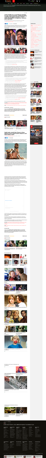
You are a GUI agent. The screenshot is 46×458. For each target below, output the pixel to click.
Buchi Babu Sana (8, 225)
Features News (39, 34)
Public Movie (18, 427)
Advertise (7, 453)
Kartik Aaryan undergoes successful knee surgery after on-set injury (33, 88)
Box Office (24, 427)
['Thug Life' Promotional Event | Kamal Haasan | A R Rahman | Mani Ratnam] (15, 50)
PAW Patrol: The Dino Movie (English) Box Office (36, 31)
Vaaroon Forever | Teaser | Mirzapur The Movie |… (25, 450)
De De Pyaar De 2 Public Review (18, 437)
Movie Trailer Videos (18, 444)
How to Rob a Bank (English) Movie (6, 432)
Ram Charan (19, 225)
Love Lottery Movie (6, 435)
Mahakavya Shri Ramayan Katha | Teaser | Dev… (25, 445)
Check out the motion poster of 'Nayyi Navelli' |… (25, 446)
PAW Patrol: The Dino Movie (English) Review (12, 429)
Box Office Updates (6, 445)
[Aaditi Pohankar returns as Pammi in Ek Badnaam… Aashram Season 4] (33, 117)
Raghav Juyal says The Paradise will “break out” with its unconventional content (38, 64)
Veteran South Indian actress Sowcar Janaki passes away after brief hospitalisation (38, 61)
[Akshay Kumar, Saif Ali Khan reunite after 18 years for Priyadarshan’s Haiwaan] (36, 133)
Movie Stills (11, 445)
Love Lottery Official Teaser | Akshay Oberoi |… (25, 447)
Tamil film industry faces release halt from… (7, 259)
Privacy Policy (10, 453)
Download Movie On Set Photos (37, 449)
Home (4, 453)
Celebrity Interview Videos (19, 443)
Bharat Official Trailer (31, 449)
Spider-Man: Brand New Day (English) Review (12, 434)
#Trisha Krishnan (24, 29)
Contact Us (17, 453)
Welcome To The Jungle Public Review (18, 431)
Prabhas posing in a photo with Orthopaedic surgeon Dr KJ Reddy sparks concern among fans (37, 67)
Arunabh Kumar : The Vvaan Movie (35, 39)
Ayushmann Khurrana (31, 434)
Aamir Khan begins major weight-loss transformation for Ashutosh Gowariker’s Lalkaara (39, 121)
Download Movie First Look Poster (37, 447)
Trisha (21, 105)
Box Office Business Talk (6, 446)
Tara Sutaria (30, 435)
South (16, 105)
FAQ (24, 453)
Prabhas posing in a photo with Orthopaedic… (23, 265)
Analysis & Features (37, 429)
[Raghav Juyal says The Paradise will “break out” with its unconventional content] (32, 65)
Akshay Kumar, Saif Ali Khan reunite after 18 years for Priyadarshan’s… (36, 137)
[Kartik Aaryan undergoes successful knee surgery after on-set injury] (33, 85)
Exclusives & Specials (18, 445)
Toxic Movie (5, 429)
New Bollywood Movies (17, 229)
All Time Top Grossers (37, 430)
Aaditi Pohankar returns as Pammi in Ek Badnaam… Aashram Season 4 (33, 121)
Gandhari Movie (5, 431)
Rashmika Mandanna (31, 432)
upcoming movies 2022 (14, 231)
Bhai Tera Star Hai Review (12, 433)
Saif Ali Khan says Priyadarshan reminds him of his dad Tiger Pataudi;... (33, 96)
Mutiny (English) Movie (33, 29)
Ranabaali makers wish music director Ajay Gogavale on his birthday (38, 54)
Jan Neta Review (11, 437)
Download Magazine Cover (37, 448)
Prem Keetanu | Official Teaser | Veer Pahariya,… (25, 448)
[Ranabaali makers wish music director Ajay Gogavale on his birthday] (32, 56)
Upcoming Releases (6, 448)
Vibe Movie (5, 436)
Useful (30, 441)
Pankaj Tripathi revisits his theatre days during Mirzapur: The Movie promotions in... (33, 104)
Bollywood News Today (7, 231)
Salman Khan (30, 433)
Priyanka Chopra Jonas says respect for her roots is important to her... (38, 88)
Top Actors (36, 433)
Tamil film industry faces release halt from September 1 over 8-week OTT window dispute (38, 52)
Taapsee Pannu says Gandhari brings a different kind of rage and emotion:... (38, 112)
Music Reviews (30, 448)
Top (30, 427)
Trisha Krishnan (24, 105)
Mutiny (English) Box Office (25, 431)
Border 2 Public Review (18, 436)
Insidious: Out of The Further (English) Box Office (25, 433)
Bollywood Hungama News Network (9, 21)
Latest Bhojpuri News (31, 443)
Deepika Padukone (31, 430)
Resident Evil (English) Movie (6, 437)
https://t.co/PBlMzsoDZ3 (18, 80)
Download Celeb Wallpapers (37, 443)
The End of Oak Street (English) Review (12, 431)
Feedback (14, 453)
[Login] (39, 1)
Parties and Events (12, 443)
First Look (11, 446)
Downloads (37, 441)
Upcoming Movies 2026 (16, 110)
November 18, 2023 (14, 64)
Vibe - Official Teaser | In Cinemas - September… (25, 443)
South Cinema (19, 105)
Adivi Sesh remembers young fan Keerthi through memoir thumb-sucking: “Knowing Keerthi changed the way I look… (38, 58)
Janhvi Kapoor (12, 225)
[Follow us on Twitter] (33, 1)
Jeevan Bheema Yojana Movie (6, 430)
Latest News (36, 81)
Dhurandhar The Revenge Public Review (18, 434)
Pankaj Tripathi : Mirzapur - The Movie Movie (36, 40)
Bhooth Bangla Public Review (18, 433)
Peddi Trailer (16, 225)
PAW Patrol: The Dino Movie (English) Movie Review (36, 25)
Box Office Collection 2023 (38, 434)
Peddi (14, 225)
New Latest (18, 441)
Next (26, 50)
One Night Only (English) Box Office (25, 429)
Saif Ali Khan (32, 43)
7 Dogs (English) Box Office (25, 430)
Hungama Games (30, 446)
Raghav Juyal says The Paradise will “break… (15, 265)
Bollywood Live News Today (8, 110)
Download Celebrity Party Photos (37, 445)
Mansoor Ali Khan (14, 105)
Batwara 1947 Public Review (18, 429)
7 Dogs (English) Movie (33, 28)
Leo (6, 105)
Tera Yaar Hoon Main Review (12, 435)
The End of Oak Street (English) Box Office (25, 437)
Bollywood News (11, 229)
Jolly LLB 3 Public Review (18, 438)
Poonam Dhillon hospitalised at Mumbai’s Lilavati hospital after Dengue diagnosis (38, 104)
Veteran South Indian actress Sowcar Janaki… (7, 265)
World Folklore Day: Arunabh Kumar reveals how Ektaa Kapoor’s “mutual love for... (33, 112)
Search (36, 143)
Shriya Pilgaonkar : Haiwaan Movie (35, 44)
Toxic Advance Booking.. (34, 35)
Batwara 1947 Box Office (25, 436)
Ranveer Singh (30, 429)
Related (32, 81)
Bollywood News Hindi (16, 109)
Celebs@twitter (30, 444)
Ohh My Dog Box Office (25, 438)
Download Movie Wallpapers (37, 450)
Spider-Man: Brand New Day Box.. (35, 36)
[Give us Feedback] (37, 1)
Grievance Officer (21, 453)
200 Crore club (36, 432)
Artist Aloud (30, 445)
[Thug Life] (8, 50)
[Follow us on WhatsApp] (32, 1)
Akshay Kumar (30, 428)
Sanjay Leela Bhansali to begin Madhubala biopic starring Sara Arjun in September (38, 96)
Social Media (23, 225)
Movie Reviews (5, 449)
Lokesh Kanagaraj (9, 105)
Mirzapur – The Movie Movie (6, 433)
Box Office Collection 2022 (38, 435)
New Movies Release (10, 109)
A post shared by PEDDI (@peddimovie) (14, 211)
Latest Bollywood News (34, 34)
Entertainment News (22, 109)
